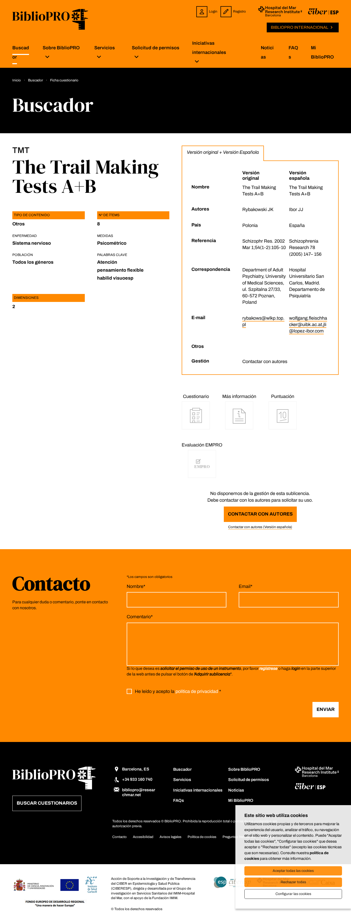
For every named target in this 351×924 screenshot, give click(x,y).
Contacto (119, 837)
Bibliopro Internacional (299, 27)
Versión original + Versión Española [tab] (223, 152)
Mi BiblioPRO (240, 800)
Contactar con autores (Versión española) (260, 527)
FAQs (178, 800)
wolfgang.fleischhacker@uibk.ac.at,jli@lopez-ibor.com (308, 325)
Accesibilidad (143, 837)
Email (245, 586)
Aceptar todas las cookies (293, 871)
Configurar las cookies (293, 894)
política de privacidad (197, 691)
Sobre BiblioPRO (61, 47)
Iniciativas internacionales (209, 48)
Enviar (326, 709)
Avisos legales (170, 837)
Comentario (140, 616)
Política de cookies (202, 837)
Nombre (136, 586)
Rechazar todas (293, 882)
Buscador (182, 769)
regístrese (268, 668)
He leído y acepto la (178, 691)
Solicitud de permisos (155, 47)
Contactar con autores (260, 514)
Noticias (236, 790)
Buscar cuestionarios (47, 803)
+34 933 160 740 (137, 779)
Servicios (104, 47)
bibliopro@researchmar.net (138, 792)
